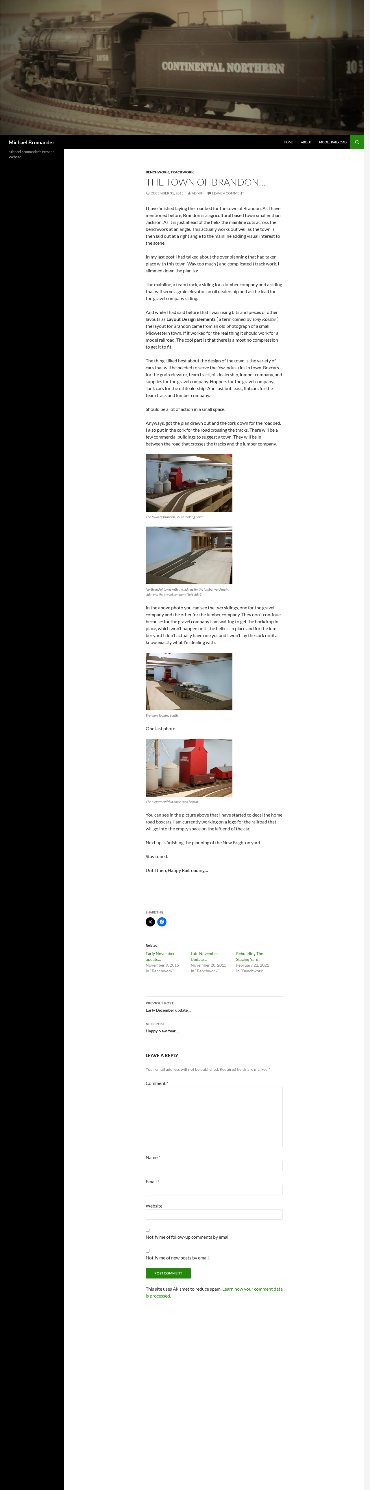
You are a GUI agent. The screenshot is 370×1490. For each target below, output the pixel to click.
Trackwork (182, 172)
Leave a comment (228, 193)
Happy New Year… (162, 1027)
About (306, 142)
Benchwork (157, 172)
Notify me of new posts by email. (178, 1257)
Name (153, 1157)
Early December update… (168, 1006)
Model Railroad (333, 142)
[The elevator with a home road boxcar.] (189, 768)
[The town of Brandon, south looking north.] (189, 483)
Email (152, 1181)
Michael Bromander (31, 142)
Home (288, 142)
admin (198, 193)
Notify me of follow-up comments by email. (188, 1237)
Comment (157, 1083)
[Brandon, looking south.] (189, 681)
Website (154, 1205)
